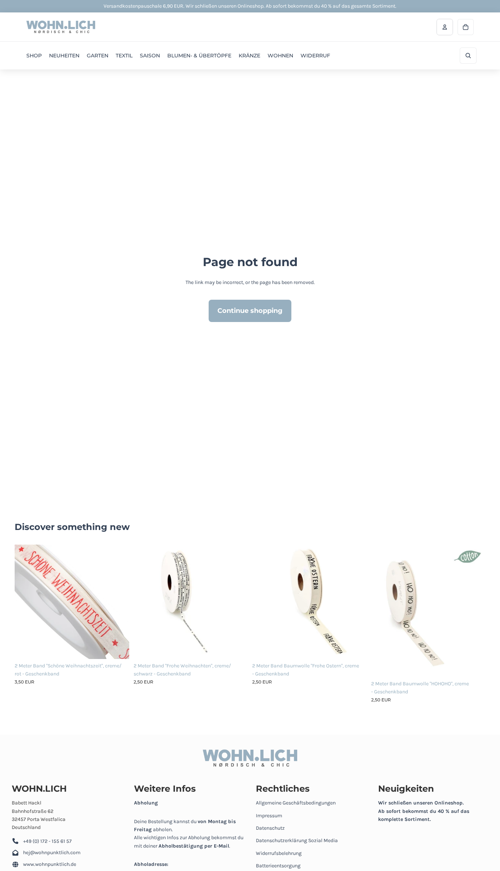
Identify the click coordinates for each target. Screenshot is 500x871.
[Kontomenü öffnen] (445, 27)
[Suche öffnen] (468, 56)
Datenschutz (270, 828)
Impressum (269, 816)
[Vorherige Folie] (26, 602)
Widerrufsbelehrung (279, 853)
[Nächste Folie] (118, 602)
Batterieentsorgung (278, 866)
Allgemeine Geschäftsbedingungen (296, 803)
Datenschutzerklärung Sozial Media (297, 840)
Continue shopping (250, 311)
